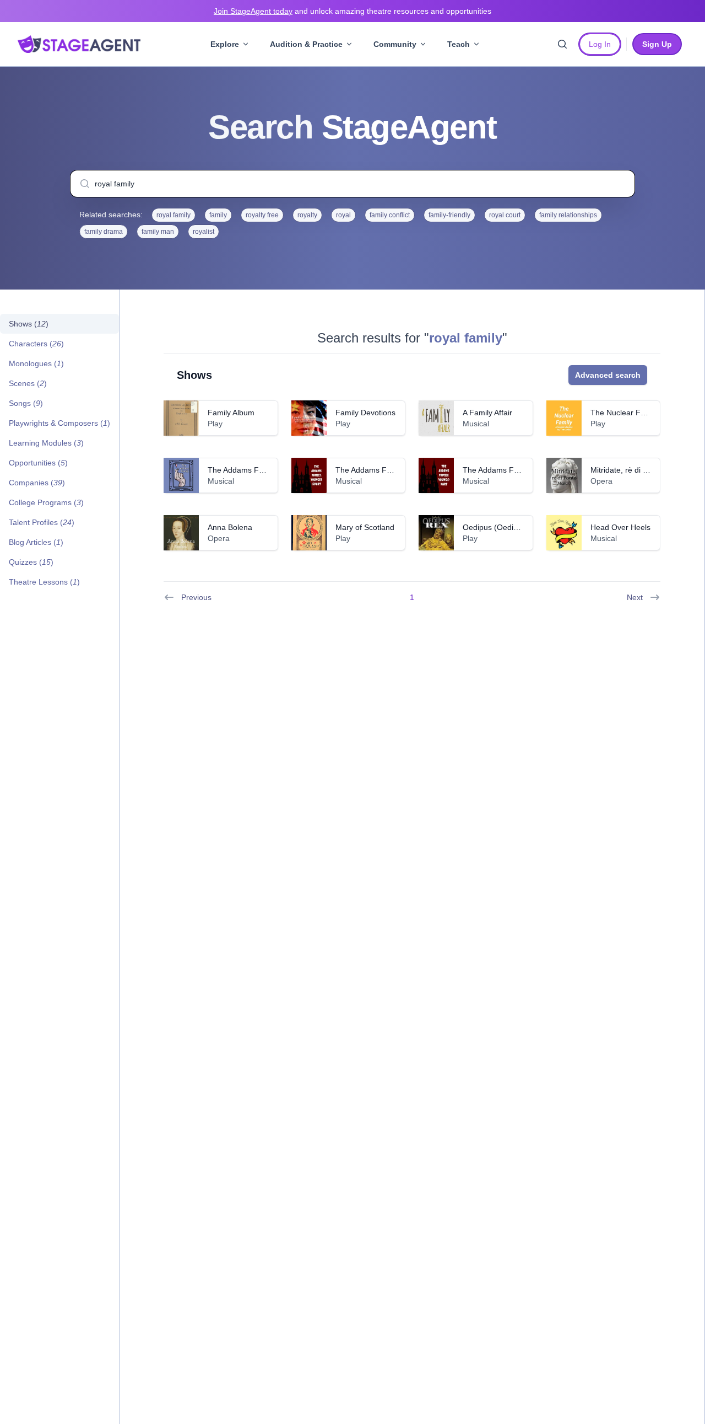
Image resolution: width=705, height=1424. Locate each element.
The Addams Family (242, 469)
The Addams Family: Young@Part (522, 469)
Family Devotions (365, 412)
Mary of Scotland (364, 527)
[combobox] (352, 183)
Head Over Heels (620, 527)
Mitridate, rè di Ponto (626, 469)
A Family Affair (487, 412)
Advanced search (608, 375)
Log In (600, 44)
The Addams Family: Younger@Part (397, 469)
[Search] (562, 44)
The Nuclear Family (624, 412)
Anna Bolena (230, 527)
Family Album (231, 412)
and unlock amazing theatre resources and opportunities (352, 11)
